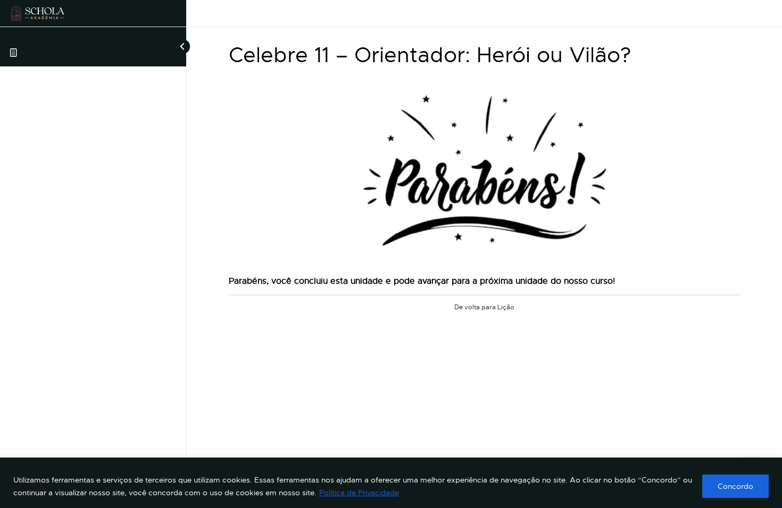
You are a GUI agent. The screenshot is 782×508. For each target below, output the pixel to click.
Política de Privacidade (359, 492)
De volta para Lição (484, 307)
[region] (391, 483)
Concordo (735, 486)
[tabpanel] (484, 182)
